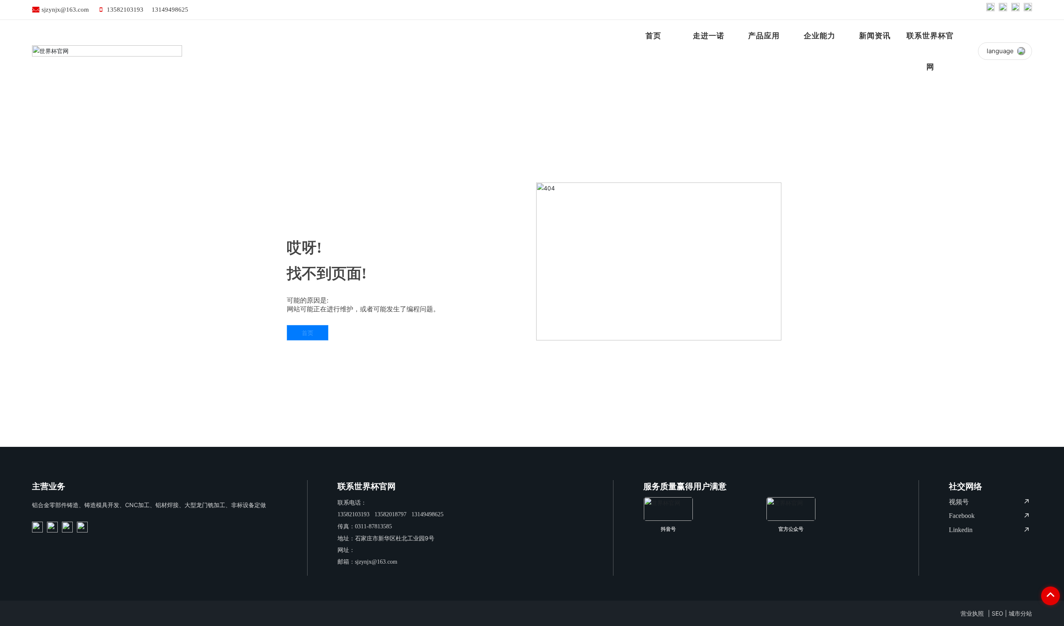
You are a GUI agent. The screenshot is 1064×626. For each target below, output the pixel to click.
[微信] (1003, 9)
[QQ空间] (1015, 9)
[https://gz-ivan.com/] (37, 527)
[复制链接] (1028, 9)
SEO (997, 613)
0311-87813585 (373, 526)
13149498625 (170, 9)
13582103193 (125, 9)
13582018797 (390, 514)
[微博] (990, 9)
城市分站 (1020, 613)
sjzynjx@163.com (65, 9)
